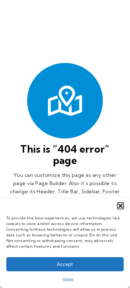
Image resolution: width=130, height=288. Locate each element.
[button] (120, 206)
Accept (65, 264)
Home (68, 279)
